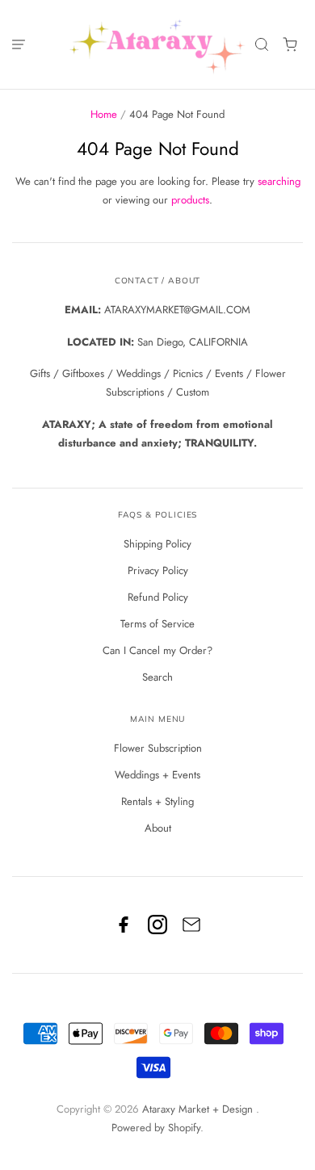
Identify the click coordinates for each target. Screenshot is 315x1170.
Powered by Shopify (155, 1127)
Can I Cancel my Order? (157, 650)
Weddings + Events (157, 774)
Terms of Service (157, 623)
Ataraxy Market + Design (199, 1109)
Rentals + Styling (157, 801)
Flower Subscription (158, 748)
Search (157, 677)
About (158, 828)
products (190, 200)
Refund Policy (158, 597)
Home (103, 114)
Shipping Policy (157, 543)
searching (279, 181)
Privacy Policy (158, 570)
